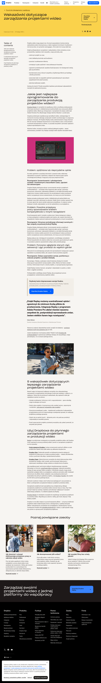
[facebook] (85, 31)
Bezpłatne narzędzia (9, 636)
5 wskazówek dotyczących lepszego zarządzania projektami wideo (11, 58)
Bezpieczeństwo (8, 628)
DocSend (21, 628)
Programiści (69, 625)
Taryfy (21, 636)
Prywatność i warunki (56, 622)
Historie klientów (70, 620)
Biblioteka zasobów (71, 622)
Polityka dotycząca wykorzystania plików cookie (55, 626)
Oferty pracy (85, 617)
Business (21, 620)
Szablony (6, 633)
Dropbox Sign (23, 630)
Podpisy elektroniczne (41, 637)
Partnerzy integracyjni (72, 636)
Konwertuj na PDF (40, 640)
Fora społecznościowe (72, 628)
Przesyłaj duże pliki (40, 614)
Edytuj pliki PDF (39, 635)
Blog (67, 614)
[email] (90, 31)
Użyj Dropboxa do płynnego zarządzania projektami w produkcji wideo (11, 64)
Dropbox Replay (32, 107)
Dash (20, 625)
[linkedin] (88, 31)
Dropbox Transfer (61, 476)
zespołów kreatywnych (49, 507)
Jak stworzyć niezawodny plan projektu (48, 407)
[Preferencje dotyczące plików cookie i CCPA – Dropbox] (25, 671)
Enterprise (22, 622)
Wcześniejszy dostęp (9, 630)
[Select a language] (47, 2)
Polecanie (68, 630)
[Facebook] (8, 649)
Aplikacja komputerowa (10, 614)
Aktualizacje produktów (25, 639)
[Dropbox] (7, 2)
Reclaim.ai (22, 633)
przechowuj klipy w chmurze (49, 468)
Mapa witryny (54, 640)
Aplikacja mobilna (8, 617)
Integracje (6, 620)
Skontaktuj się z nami (56, 619)
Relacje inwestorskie (87, 620)
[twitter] (82, 31)
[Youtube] (11, 649)
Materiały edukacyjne (56, 642)
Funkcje (6, 622)
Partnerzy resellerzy (71, 633)
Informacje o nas (86, 614)
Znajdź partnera (70, 639)
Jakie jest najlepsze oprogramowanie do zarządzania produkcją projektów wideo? (10, 51)
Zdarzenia (68, 617)
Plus (20, 614)
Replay (29, 440)
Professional (22, 617)
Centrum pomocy (55, 617)
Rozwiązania (7, 625)
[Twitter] (5, 649)
